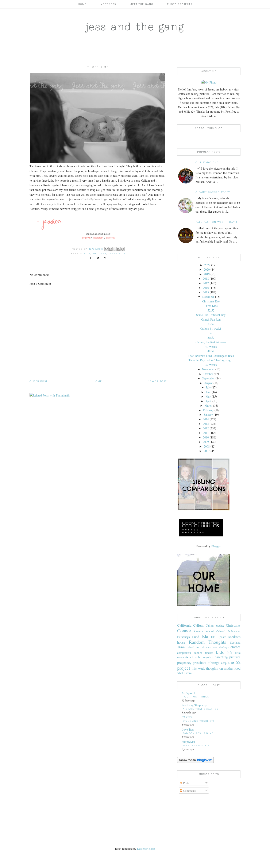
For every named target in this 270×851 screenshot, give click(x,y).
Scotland (235, 643)
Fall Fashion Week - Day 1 (216, 222)
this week (198, 668)
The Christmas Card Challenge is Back (211, 356)
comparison (184, 653)
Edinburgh (183, 637)
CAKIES (187, 717)
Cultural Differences (228, 631)
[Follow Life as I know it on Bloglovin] (195, 762)
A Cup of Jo (189, 693)
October (208, 374)
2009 (206, 442)
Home (82, 4)
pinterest (110, 237)
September (208, 378)
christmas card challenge (215, 647)
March (208, 405)
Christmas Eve (207, 162)
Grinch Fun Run (211, 319)
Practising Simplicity (194, 705)
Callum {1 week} (210, 328)
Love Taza (188, 729)
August (208, 383)
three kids (116, 253)
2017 (206, 283)
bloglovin (86, 237)
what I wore (184, 673)
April (208, 401)
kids (87, 253)
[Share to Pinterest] (122, 249)
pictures (99, 253)
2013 (206, 424)
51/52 (211, 324)
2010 (206, 437)
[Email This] (106, 249)
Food (195, 636)
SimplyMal (188, 742)
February (208, 410)
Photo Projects (179, 4)
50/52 (211, 338)
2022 (207, 265)
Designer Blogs (146, 849)
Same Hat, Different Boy (210, 315)
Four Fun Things (196, 696)
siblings (213, 662)
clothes (235, 646)
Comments (189, 791)
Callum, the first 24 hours (211, 342)
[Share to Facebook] (118, 249)
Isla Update (218, 637)
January (208, 415)
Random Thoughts (207, 642)
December (208, 297)
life (229, 652)
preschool (199, 662)
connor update (203, 653)
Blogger (216, 546)
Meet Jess (108, 4)
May (208, 396)
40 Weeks (211, 347)
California (184, 625)
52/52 (211, 310)
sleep (224, 663)
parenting (221, 656)
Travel (181, 646)
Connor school (203, 631)
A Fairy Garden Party (213, 192)
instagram (98, 237)
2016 (206, 288)
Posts (185, 783)
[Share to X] (114, 249)
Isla (204, 636)
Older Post (38, 381)
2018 (206, 278)
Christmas (233, 625)
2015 (206, 292)
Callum (198, 625)
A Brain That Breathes (200, 709)
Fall (211, 333)
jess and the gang (135, 26)
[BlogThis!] (110, 249)
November (208, 369)
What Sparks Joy (196, 745)
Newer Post (157, 381)
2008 (207, 446)
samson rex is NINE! (199, 733)
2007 (207, 451)
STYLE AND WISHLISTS (199, 721)
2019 (207, 274)
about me (194, 647)
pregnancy (184, 662)
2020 (207, 269)
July (208, 387)
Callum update (215, 625)
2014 (206, 419)
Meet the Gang (141, 4)
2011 (206, 433)
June (208, 392)
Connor (184, 630)
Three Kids (210, 306)
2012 (206, 428)
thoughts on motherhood (223, 668)
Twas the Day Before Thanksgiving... (211, 360)
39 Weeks (211, 365)
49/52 (211, 351)
